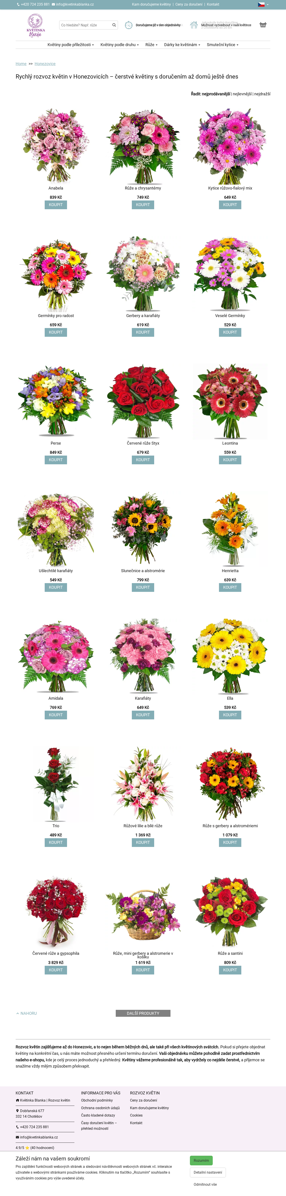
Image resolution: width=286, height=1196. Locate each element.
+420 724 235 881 (35, 4)
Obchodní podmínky (97, 1100)
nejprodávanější (216, 94)
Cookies (136, 1115)
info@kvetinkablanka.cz (74, 4)
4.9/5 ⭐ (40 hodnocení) (35, 1148)
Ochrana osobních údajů (100, 1108)
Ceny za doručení (188, 4)
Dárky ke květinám (181, 44)
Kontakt (213, 4)
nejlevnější (242, 94)
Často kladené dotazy (98, 1115)
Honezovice (45, 63)
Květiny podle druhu (119, 44)
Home (21, 63)
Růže (150, 44)
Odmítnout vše (205, 1184)
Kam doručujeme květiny (151, 4)
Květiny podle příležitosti (70, 44)
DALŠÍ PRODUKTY (143, 1013)
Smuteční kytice (221, 44)
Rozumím (201, 1160)
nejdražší (262, 94)
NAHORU (28, 1013)
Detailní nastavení (208, 1172)
